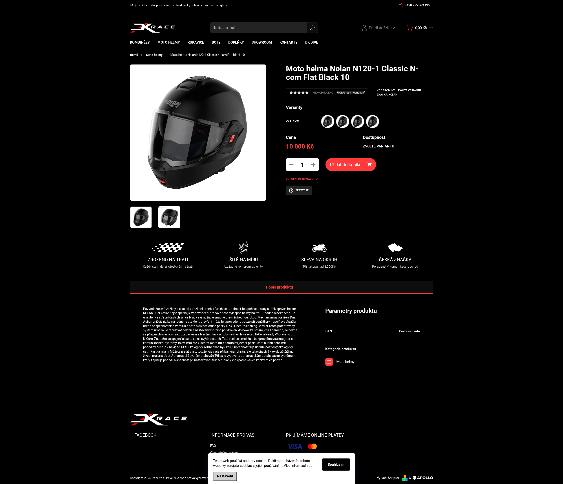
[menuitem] (141, 42)
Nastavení (225, 476)
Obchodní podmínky (156, 5)
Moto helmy (345, 362)
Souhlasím (336, 464)
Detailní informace (299, 178)
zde (310, 466)
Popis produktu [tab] (279, 287)
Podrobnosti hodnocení (350, 92)
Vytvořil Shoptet (388, 478)
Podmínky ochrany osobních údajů (200, 5)
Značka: (387, 94)
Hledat (312, 27)
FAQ (133, 5)
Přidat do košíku (345, 164)
